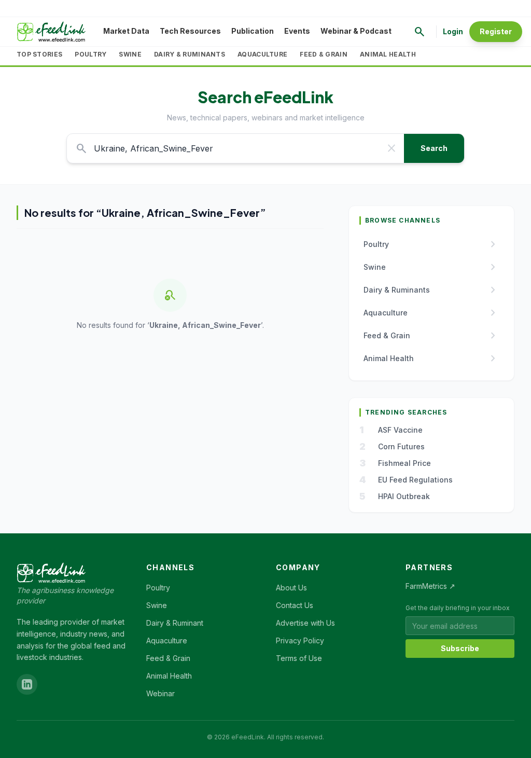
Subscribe (460, 648)
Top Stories (39, 54)
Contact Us (294, 605)
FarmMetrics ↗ (430, 586)
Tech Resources (190, 30)
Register (496, 31)
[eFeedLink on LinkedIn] (27, 684)
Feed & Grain (323, 54)
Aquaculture (262, 54)
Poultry (90, 54)
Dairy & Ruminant (174, 622)
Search (434, 148)
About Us (291, 587)
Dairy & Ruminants (189, 54)
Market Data (126, 30)
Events (297, 30)
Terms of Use (299, 658)
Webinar (160, 693)
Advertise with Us (305, 622)
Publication (252, 30)
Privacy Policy (300, 640)
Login (453, 31)
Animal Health (388, 54)
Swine (130, 54)
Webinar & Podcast (356, 30)
